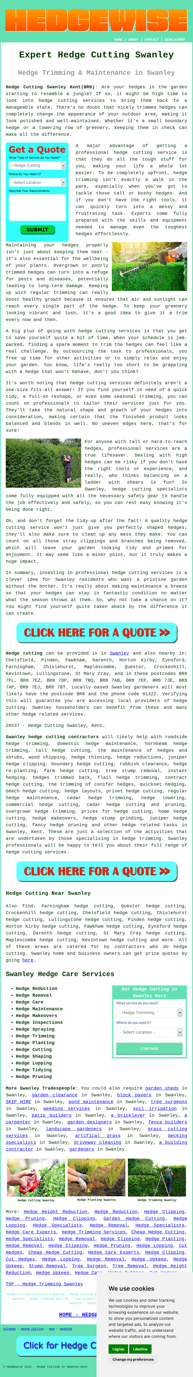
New (51, 1329)
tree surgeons (169, 1101)
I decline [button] (140, 1349)
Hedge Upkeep (148, 1259)
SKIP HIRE (18, 1101)
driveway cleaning (97, 1142)
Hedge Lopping (154, 1245)
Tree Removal (130, 1266)
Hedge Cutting (32, 1329)
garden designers (89, 1122)
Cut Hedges (20, 1259)
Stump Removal (47, 1266)
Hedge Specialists (57, 1225)
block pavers (134, 1095)
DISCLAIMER (175, 40)
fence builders (167, 1122)
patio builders (51, 1115)
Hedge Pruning (25, 1218)
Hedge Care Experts (31, 1232)
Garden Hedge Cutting (134, 1218)
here (27, 960)
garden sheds (162, 1088)
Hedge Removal (109, 1225)
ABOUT (133, 40)
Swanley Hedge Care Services (60, 974)
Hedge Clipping (164, 1211)
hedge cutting (128, 940)
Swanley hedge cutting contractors (52, 736)
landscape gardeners (74, 1129)
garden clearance (54, 1095)
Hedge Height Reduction (55, 1211)
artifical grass (97, 1135)
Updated (66, 1329)
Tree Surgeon (89, 1266)
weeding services (66, 1108)
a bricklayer (128, 1115)
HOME (118, 40)
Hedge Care (89, 1272)
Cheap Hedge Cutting (157, 1232)
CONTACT (151, 40)
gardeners (81, 1149)
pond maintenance (91, 1101)
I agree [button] (118, 1349)
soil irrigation (155, 1108)
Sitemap (9, 1329)
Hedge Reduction (115, 1211)
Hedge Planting (165, 1238)
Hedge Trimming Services (94, 1232)
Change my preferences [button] (133, 1359)
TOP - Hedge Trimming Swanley (44, 1284)
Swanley (119, 653)
